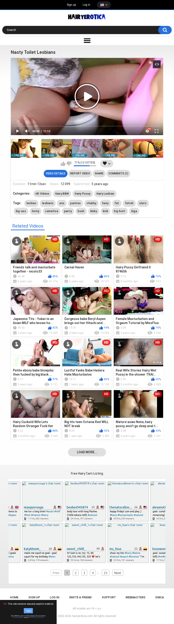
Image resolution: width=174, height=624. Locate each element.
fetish (129, 203)
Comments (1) (118, 173)
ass (61, 203)
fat (117, 203)
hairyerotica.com (82, 616)
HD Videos (42, 193)
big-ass (21, 211)
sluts (143, 203)
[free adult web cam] (87, 148)
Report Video (80, 173)
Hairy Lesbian (105, 193)
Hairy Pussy (82, 193)
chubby (91, 203)
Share (99, 173)
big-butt (119, 211)
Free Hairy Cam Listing (87, 473)
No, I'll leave (40, 617)
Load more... (87, 452)
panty (68, 211)
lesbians (47, 203)
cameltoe (51, 211)
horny (35, 211)
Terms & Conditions (18, 617)
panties (75, 203)
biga (134, 211)
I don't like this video (69, 163)
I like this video (63, 163)
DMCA (159, 597)
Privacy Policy (32, 617)
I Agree (28, 610)
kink (105, 211)
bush (81, 211)
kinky (93, 211)
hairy (105, 203)
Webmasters (135, 597)
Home (14, 597)
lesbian (31, 203)
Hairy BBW (62, 193)
